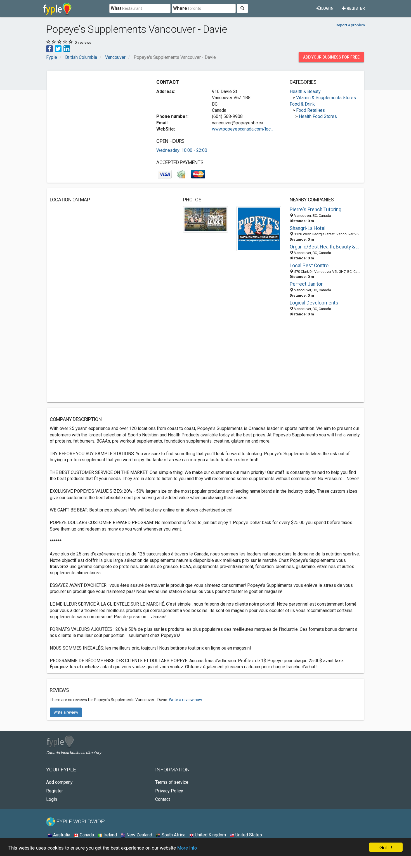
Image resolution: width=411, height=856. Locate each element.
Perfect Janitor (306, 284)
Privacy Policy (169, 791)
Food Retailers (310, 110)
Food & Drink (302, 104)
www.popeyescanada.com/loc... (242, 129)
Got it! (385, 847)
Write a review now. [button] (186, 699)
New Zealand (138, 835)
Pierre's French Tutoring (315, 209)
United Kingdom (210, 835)
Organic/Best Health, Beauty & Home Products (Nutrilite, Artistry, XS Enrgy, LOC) (325, 247)
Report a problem (350, 25)
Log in (327, 8)
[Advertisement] (97, 112)
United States (248, 835)
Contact (162, 799)
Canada (86, 835)
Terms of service (171, 782)
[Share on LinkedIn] (66, 48)
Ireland (109, 835)
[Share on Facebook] (49, 48)
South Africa (172, 835)
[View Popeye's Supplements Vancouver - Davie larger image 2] (258, 228)
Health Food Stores (318, 116)
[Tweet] (58, 48)
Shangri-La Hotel (307, 228)
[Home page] (57, 8)
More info (187, 847)
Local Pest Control (310, 265)
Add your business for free (331, 57)
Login (51, 799)
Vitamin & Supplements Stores (326, 97)
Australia (61, 835)
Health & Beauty (305, 91)
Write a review (65, 712)
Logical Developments (314, 303)
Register (355, 8)
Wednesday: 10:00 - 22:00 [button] (181, 150)
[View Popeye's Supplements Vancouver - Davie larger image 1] (205, 219)
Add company (59, 782)
